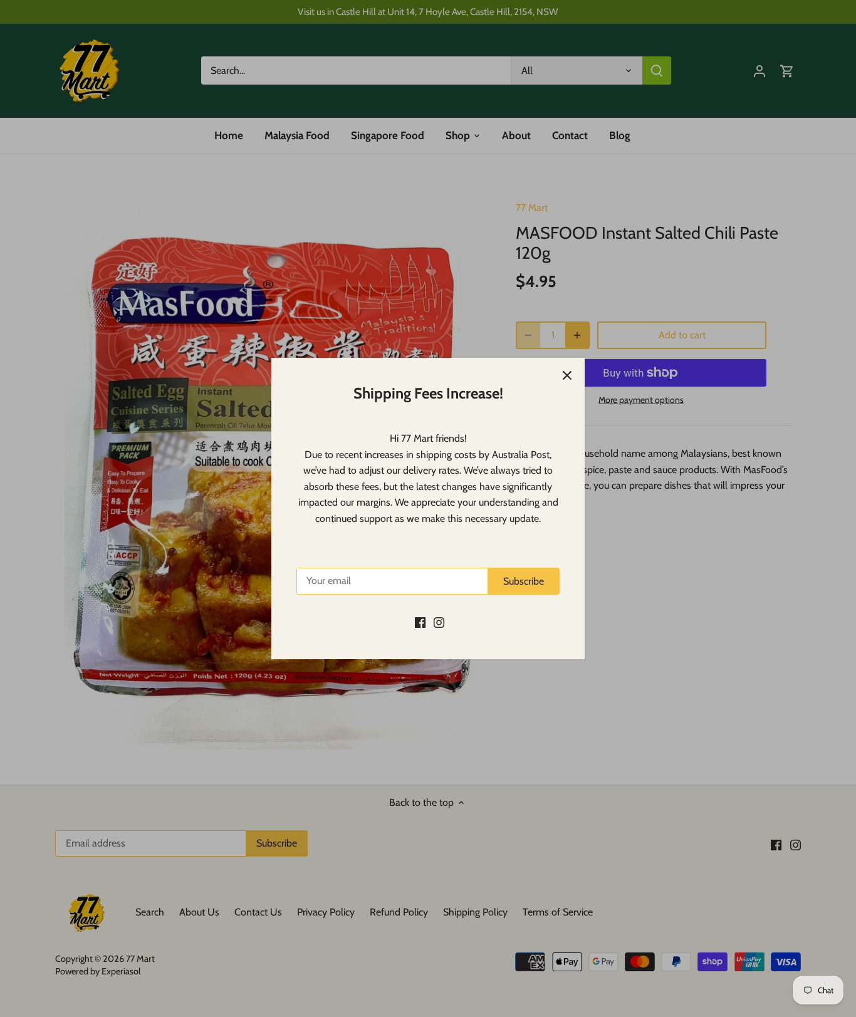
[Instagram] (439, 621)
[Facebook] (420, 621)
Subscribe (523, 581)
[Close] (567, 375)
